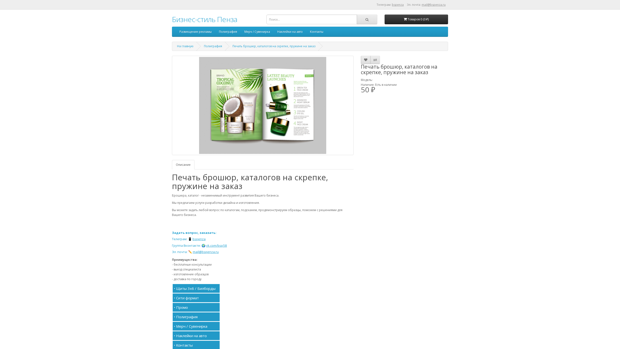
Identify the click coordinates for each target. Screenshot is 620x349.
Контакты (316, 32)
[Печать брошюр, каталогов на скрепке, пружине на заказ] (263, 105)
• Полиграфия (186, 316)
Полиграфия (228, 32)
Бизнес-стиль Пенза (204, 19)
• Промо (181, 307)
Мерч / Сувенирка (257, 32)
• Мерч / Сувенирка (190, 326)
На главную (185, 46)
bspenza (398, 5)
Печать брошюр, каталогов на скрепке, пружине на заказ (273, 46)
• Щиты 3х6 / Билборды (195, 288)
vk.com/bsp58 (216, 245)
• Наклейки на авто (190, 335)
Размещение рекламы (195, 32)
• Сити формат (186, 297)
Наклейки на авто (290, 32)
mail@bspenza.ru (434, 5)
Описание (183, 165)
